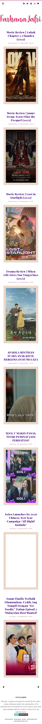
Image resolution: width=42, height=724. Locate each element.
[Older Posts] (38, 687)
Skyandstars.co (21, 721)
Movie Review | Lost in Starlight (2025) (21, 195)
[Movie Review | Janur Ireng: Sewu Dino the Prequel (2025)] (21, 156)
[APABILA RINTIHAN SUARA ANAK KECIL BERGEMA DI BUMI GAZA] (21, 395)
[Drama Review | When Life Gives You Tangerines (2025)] (21, 314)
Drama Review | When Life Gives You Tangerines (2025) (21, 275)
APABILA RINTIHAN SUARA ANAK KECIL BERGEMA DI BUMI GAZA (21, 356)
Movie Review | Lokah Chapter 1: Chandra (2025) (21, 35)
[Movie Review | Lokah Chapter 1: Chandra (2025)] (21, 75)
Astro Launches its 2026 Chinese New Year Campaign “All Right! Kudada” (21, 519)
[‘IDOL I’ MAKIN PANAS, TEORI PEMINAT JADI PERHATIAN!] (21, 476)
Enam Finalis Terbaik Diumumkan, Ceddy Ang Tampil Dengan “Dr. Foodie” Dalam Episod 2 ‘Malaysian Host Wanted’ (20, 606)
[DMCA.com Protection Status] (21, 715)
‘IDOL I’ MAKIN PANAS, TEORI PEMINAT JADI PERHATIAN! (21, 437)
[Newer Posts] (3, 687)
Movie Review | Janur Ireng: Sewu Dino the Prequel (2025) (21, 116)
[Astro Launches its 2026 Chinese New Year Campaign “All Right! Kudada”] (21, 560)
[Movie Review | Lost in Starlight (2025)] (21, 233)
